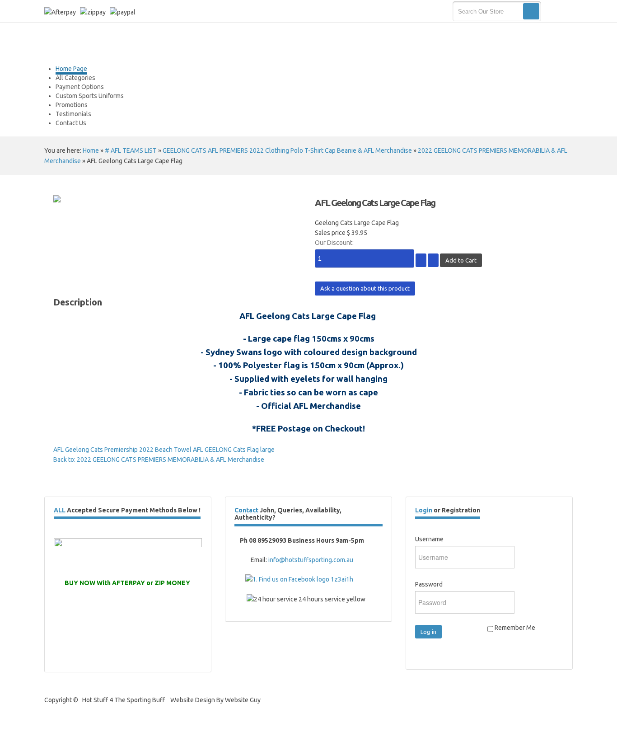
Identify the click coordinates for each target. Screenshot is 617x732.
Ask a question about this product (365, 288)
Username (429, 539)
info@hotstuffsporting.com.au (310, 559)
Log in (428, 632)
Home (91, 150)
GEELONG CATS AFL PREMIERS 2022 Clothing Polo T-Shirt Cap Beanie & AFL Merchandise (287, 150)
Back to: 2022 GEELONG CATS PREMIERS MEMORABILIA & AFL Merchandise (158, 459)
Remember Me (514, 627)
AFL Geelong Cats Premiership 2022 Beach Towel (122, 449)
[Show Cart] (558, 12)
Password (429, 584)
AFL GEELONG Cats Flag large (233, 449)
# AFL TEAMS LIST (131, 150)
